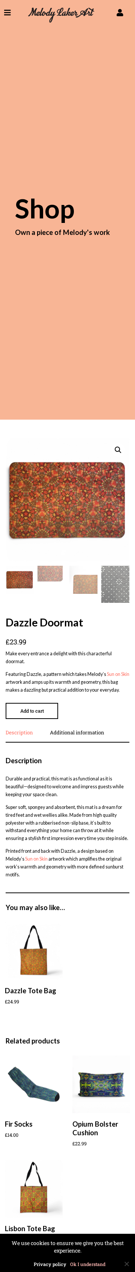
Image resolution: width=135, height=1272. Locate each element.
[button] (118, 450)
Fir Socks (19, 1124)
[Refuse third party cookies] (126, 1264)
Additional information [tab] (77, 733)
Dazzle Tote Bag (30, 991)
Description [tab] (19, 733)
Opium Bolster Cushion (95, 1128)
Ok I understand (87, 1264)
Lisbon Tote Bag (30, 1228)
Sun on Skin (118, 674)
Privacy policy (50, 1264)
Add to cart (32, 711)
